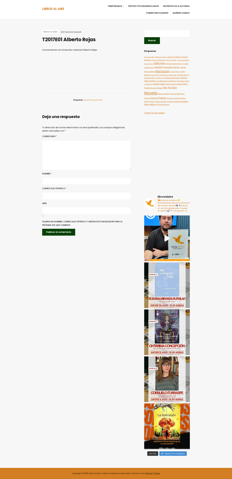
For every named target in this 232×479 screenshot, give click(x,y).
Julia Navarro (182, 75)
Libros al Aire (53, 9)
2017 (62, 31)
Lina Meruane (161, 81)
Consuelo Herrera (183, 60)
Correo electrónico (54, 188)
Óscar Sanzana (163, 105)
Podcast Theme (152, 473)
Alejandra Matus (161, 57)
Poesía (162, 98)
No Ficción (170, 88)
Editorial (159, 63)
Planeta (154, 98)
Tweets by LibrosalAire (154, 113)
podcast (77, 31)
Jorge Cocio (155, 75)
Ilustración (162, 71)
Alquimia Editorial (174, 57)
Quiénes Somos (181, 13)
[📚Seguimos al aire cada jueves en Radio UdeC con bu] (167, 285)
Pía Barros (170, 98)
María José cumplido (174, 84)
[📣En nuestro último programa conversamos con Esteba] (167, 426)
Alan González (149, 57)
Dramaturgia (148, 64)
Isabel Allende (175, 72)
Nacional (69, 31)
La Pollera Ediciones (171, 78)
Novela (99, 100)
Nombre (47, 173)
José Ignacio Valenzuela (167, 75)
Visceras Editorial (174, 102)
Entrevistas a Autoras (176, 6)
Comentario (49, 136)
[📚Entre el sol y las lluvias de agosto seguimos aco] (167, 332)
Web (44, 203)
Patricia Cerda (163, 94)
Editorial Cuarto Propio (172, 64)
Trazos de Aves (161, 102)
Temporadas (115, 6)
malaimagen (159, 84)
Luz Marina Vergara (175, 81)
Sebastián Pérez (180, 98)
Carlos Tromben (171, 60)
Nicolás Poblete (157, 88)
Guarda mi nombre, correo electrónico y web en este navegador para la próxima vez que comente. (82, 223)
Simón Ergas (149, 102)
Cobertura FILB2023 (157, 13)
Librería (183, 78)
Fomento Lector (171, 67)
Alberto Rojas (89, 100)
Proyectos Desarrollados (143, 6)
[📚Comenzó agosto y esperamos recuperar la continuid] (167, 379)
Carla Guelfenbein (158, 60)
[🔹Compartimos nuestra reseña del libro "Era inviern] (167, 238)
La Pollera (158, 78)
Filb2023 (158, 67)
